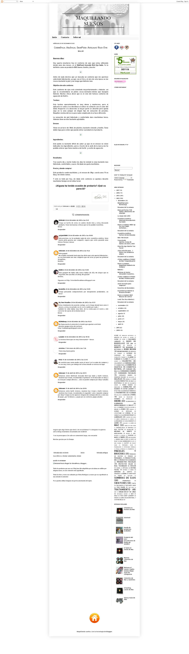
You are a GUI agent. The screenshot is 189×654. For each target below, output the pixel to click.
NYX (132, 439)
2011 (118, 327)
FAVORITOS (121, 393)
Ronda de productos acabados (127, 529)
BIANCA (61, 270)
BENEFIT (117, 347)
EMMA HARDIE (127, 385)
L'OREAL (128, 413)
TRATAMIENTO (122, 489)
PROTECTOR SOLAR (125, 464)
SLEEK (120, 475)
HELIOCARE (130, 397)
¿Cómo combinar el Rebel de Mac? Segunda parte (126, 260)
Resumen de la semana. (126, 256)
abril (120, 324)
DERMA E (128, 379)
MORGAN (62, 220)
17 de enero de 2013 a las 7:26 (75, 348)
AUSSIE (132, 337)
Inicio (54, 37)
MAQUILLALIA (120, 427)
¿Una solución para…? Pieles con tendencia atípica (126, 252)
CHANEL (129, 355)
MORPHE (130, 435)
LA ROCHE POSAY (128, 415)
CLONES (125, 359)
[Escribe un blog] (79, 206)
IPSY (115, 407)
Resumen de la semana (126, 207)
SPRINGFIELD (126, 480)
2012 (118, 198)
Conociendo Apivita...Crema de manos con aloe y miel (126, 241)
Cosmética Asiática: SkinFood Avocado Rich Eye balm (126, 220)
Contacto (65, 37)
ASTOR (124, 337)
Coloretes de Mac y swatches (129, 579)
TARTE (134, 483)
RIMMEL (118, 468)
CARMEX (119, 353)
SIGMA (124, 473)
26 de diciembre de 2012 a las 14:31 (83, 302)
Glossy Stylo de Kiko (129, 598)
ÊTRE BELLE (119, 499)
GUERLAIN (126, 395)
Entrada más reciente (61, 453)
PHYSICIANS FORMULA (130, 447)
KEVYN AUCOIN (130, 407)
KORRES (116, 411)
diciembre (121, 200)
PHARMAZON (117, 447)
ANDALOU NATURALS (128, 335)
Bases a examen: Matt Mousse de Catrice (125, 296)
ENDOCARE (117, 387)
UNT (115, 492)
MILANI (128, 433)
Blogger (109, 631)
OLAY (116, 441)
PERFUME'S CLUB (127, 445)
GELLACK (118, 395)
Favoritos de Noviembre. (126, 288)
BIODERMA (129, 347)
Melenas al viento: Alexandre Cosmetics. (126, 273)
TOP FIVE (131, 487)
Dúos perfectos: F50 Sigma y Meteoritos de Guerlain (126, 211)
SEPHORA (117, 471)
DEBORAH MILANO (120, 377)
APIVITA (116, 337)
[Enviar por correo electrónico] (77, 206)
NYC (127, 439)
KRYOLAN (129, 411)
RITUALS (125, 468)
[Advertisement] (80, 446)
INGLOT (131, 405)
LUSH (132, 423)
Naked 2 (120, 269)
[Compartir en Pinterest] (85, 206)
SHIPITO (129, 471)
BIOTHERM (117, 349)
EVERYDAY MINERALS (129, 391)
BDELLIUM (117, 345)
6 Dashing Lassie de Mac (129, 588)
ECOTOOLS (118, 383)
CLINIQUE (117, 359)
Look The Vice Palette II (126, 299)
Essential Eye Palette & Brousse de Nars (126, 291)
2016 (118, 193)
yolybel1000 (63, 235)
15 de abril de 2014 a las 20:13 (76, 373)
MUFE (116, 437)
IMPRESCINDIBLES (120, 405)
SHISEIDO (117, 473)
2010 (118, 330)
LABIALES (118, 417)
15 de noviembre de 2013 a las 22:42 (75, 359)
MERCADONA (118, 433)
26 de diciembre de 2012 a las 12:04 (76, 270)
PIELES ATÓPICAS (121, 449)
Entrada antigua (102, 453)
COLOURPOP (118, 363)
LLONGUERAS (118, 421)
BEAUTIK (129, 345)
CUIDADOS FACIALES (127, 373)
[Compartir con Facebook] (83, 206)
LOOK (116, 423)
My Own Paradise (65, 302)
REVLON (133, 466)
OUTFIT (126, 443)
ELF (126, 383)
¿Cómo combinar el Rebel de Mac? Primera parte (126, 277)
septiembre (122, 311)
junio (120, 319)
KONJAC (132, 409)
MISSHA (123, 435)
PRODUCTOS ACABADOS (127, 460)
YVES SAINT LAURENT (127, 495)
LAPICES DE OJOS (131, 417)
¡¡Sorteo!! (127, 517)
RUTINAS (125, 470)
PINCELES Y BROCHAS (125, 452)
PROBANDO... (118, 458)
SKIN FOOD (132, 473)
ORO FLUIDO (117, 443)
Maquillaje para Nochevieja (123, 203)
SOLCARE (130, 475)
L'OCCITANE (118, 413)
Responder (61, 229)
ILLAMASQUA (130, 401)
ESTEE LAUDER (128, 389)
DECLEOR (131, 377)
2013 (118, 195)
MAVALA (130, 427)
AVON (123, 339)
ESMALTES (127, 387)
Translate (130, 180)
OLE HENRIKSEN (125, 441)
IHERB (117, 401)
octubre (121, 308)
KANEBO (121, 407)
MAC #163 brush (123, 237)
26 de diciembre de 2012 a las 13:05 (78, 289)
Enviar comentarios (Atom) (72, 456)
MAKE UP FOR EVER (130, 425)
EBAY (132, 381)
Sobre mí (77, 37)
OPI (133, 441)
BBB (132, 343)
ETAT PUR (117, 391)
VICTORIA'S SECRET (122, 494)
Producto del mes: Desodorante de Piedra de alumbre (129, 540)
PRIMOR (130, 456)
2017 (118, 190)
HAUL (133, 395)
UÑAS (134, 492)
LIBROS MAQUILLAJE (121, 419)
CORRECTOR (120, 365)
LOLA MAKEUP (129, 421)
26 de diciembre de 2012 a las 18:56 (77, 337)
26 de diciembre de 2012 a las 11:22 (78, 251)
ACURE (116, 335)
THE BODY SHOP (130, 485)
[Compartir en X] (81, 206)
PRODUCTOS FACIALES (126, 462)
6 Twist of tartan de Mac (128, 548)
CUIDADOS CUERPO (128, 371)
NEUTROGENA (132, 437)
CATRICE (129, 353)
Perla (60, 359)
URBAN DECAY (124, 492)
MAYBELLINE (130, 429)
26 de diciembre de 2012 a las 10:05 (80, 235)
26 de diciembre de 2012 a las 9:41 (77, 220)
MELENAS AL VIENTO (123, 431)
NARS (123, 437)
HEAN (120, 397)
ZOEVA (116, 497)
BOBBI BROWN (130, 349)
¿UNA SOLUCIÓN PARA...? (128, 497)
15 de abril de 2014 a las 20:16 (76, 388)
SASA (131, 470)
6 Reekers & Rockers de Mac (129, 508)
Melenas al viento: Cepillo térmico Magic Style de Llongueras (129, 571)
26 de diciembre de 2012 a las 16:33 (79, 321)
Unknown (62, 251)
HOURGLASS (129, 399)
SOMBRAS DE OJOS (125, 477)
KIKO (123, 409)
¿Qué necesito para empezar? (124, 284)
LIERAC (132, 419)
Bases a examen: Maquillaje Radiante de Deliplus (126, 265)
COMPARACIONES (130, 363)
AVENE (116, 339)
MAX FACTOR (118, 429)
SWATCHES (120, 483)
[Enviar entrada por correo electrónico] (56, 209)
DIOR (134, 379)
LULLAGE (125, 423)
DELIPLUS (118, 379)
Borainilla (62, 289)
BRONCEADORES (122, 351)
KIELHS (116, 409)
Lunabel (61, 337)
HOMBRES (117, 399)
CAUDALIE (117, 355)
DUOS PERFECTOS (122, 381)
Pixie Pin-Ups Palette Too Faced (126, 247)
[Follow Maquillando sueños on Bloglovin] (120, 82)
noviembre (122, 305)
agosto (120, 313)
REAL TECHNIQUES (120, 466)
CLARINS (131, 357)
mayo (120, 321)
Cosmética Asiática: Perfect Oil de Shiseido (126, 234)
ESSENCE (117, 389)
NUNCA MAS (119, 439)
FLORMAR (132, 393)
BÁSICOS (133, 351)
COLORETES (127, 361)
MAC (116, 425)
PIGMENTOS (131, 449)
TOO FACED (121, 487)
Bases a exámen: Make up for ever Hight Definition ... (126, 226)
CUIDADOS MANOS (125, 375)
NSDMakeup (63, 321)
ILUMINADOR (118, 403)
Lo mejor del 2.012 (124, 216)
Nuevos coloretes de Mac (128, 559)
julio (120, 316)
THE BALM (119, 485)
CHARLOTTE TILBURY (120, 357)
